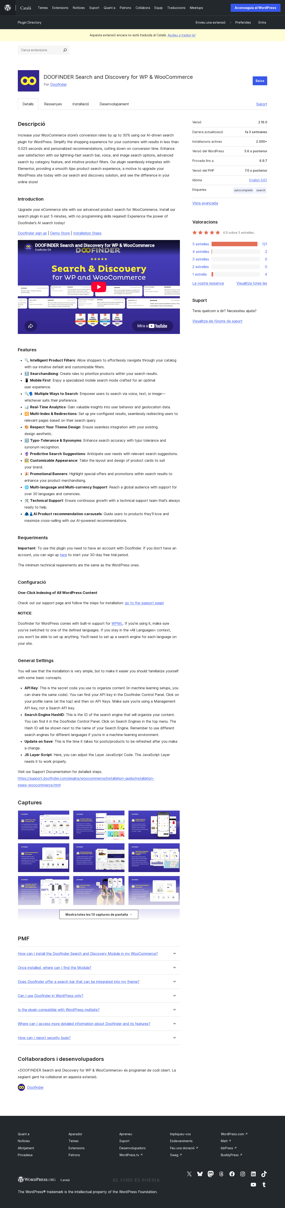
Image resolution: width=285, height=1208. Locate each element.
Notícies (24, 1141)
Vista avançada (205, 203)
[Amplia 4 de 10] (63, 849)
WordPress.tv (131, 1155)
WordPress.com (234, 1134)
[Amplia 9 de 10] (174, 882)
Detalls (28, 104)
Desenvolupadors (132, 1148)
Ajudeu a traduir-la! (181, 35)
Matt (226, 1141)
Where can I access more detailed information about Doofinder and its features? (84, 1024)
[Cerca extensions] (65, 50)
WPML (117, 623)
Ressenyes (53, 104)
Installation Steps (87, 233)
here (63, 555)
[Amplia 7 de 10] (63, 882)
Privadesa (25, 1155)
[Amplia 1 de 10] (63, 816)
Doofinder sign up (32, 233)
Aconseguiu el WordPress (255, 8)
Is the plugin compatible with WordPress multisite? (59, 1010)
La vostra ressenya (208, 283)
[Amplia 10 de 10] (174, 915)
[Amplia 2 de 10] (118, 816)
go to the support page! (144, 603)
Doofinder (58, 84)
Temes (74, 1141)
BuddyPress (231, 1155)
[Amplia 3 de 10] (174, 816)
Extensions (77, 1148)
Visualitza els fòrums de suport (217, 321)
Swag (176, 1155)
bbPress (229, 1148)
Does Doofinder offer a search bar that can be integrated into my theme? (78, 982)
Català (65, 1180)
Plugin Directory (29, 22)
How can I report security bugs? (44, 1038)
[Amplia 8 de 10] (118, 882)
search (260, 190)
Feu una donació (184, 1148)
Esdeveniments (181, 1141)
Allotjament (26, 1148)
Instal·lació (80, 104)
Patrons (74, 1155)
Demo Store (60, 233)
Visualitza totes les (251, 283)
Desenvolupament (114, 104)
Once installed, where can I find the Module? (54, 968)
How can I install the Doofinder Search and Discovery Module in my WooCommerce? (88, 954)
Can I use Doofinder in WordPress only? (50, 996)
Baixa (260, 81)
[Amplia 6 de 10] (174, 849)
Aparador (75, 1134)
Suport (261, 104)
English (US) (258, 180)
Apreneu (125, 1134)
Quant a (23, 1134)
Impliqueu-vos (180, 1134)
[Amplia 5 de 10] (118, 849)
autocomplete (243, 190)
